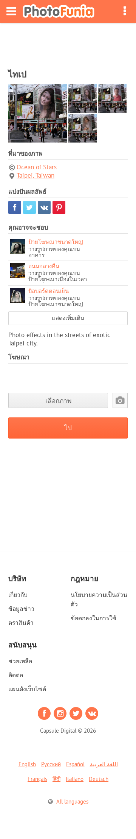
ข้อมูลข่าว (21, 608)
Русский (51, 764)
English (27, 764)
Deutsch (98, 778)
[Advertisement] (68, 44)
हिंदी (56, 778)
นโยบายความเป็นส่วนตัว (99, 599)
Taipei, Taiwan (35, 175)
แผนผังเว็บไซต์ (27, 689)
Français (37, 778)
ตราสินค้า (21, 622)
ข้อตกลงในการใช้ (93, 618)
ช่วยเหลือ (20, 661)
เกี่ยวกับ (18, 594)
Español (75, 764)
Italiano (74, 778)
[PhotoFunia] (58, 11)
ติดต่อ (15, 675)
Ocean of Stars (37, 167)
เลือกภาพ (58, 400)
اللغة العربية (104, 764)
